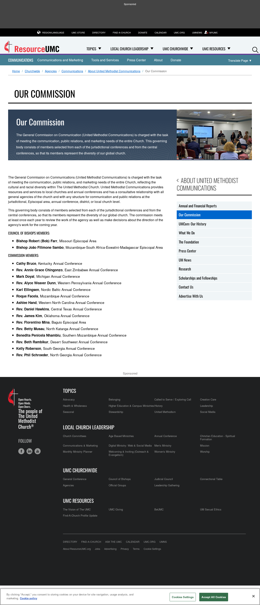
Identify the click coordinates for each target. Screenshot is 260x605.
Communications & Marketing (80, 445)
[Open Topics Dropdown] (99, 48)
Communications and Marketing (60, 60)
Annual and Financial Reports (198, 205)
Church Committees (74, 436)
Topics (69, 391)
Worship (205, 451)
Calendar (161, 32)
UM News (185, 260)
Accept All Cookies (214, 597)
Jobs (97, 548)
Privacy (125, 548)
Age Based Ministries (121, 436)
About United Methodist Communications (114, 71)
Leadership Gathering (166, 485)
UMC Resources (78, 500)
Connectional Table (211, 479)
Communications (20, 60)
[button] (255, 49)
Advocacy (69, 399)
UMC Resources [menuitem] (213, 48)
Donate (142, 32)
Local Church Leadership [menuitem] (129, 48)
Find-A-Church (122, 32)
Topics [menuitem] (91, 48)
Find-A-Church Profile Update (80, 515)
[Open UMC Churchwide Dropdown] (191, 48)
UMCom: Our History (192, 223)
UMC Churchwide (80, 470)
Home (16, 71)
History (158, 406)
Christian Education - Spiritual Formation (217, 437)
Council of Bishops (120, 479)
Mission (204, 445)
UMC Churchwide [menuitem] (175, 48)
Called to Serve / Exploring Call (172, 399)
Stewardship (116, 412)
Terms (136, 548)
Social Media (207, 412)
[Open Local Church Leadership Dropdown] (152, 48)
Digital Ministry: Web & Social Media (130, 445)
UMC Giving (116, 509)
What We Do (187, 232)
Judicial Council (163, 479)
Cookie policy (28, 598)
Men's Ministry (162, 445)
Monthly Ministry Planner (77, 451)
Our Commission (189, 214)
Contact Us (186, 287)
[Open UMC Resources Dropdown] (229, 48)
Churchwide (32, 71)
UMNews (197, 32)
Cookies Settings (183, 597)
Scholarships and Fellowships (198, 278)
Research (185, 268)
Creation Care (208, 399)
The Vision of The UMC (77, 509)
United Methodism (165, 412)
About (158, 60)
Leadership (206, 406)
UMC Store (78, 32)
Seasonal (68, 412)
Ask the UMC (113, 541)
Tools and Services (105, 60)
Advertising (110, 548)
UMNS (163, 541)
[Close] (253, 596)
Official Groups (117, 485)
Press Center (136, 60)
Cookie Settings (152, 548)
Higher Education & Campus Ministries (131, 406)
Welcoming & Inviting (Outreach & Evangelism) (129, 453)
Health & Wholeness (75, 406)
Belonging (114, 399)
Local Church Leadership (88, 427)
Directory (98, 32)
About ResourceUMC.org (77, 548)
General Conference (74, 479)
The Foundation (189, 241)
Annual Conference (165, 436)
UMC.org (179, 32)
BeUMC (159, 509)
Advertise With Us (191, 296)
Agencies (51, 71)
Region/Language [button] (53, 32)
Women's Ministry (164, 451)
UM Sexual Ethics (210, 509)
